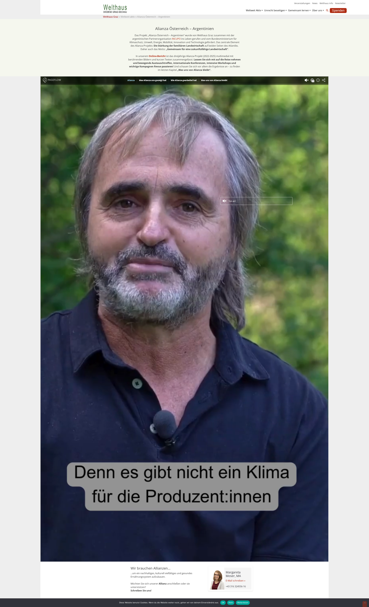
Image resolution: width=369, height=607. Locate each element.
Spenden (338, 10)
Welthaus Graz (110, 17)
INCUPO (176, 38)
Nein (231, 602)
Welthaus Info (326, 3)
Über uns (317, 10)
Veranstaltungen (302, 3)
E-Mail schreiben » (235, 580)
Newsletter (340, 3)
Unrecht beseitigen (274, 10)
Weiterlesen (242, 602)
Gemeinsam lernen (298, 10)
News (315, 3)
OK (223, 602)
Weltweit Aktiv (253, 10)
